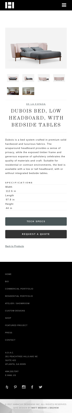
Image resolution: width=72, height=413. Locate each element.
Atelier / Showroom (17, 303)
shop (8, 318)
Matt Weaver (39, 408)
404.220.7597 (12, 371)
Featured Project (16, 325)
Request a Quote (36, 234)
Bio (7, 281)
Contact (10, 340)
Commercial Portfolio (19, 289)
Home (8, 274)
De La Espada (36, 104)
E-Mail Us (10, 375)
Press (8, 333)
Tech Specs (36, 221)
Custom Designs (15, 311)
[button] (64, 5)
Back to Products (14, 246)
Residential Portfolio (19, 296)
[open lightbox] (36, 48)
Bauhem (54, 408)
